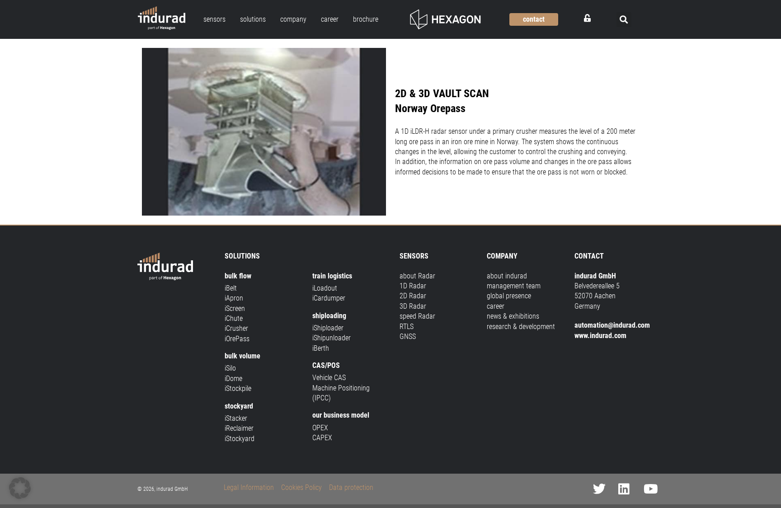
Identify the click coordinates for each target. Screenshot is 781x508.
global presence (509, 296)
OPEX (320, 427)
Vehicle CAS (329, 377)
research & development (521, 326)
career (495, 306)
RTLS (407, 326)
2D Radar (413, 296)
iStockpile (238, 388)
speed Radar (417, 316)
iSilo (230, 368)
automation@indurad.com (612, 325)
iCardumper (328, 298)
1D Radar (413, 286)
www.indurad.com (600, 335)
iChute (234, 318)
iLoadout (324, 288)
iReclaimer (239, 428)
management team (514, 286)
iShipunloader (331, 338)
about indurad (507, 276)
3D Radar (413, 306)
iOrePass (237, 338)
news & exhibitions (513, 316)
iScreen (235, 308)
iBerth (320, 348)
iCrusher (236, 328)
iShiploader (327, 328)
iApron (234, 298)
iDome (233, 378)
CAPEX (322, 437)
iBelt (231, 288)
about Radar (417, 276)
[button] (623, 19)
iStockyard (239, 438)
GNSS (408, 336)
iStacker (236, 418)
